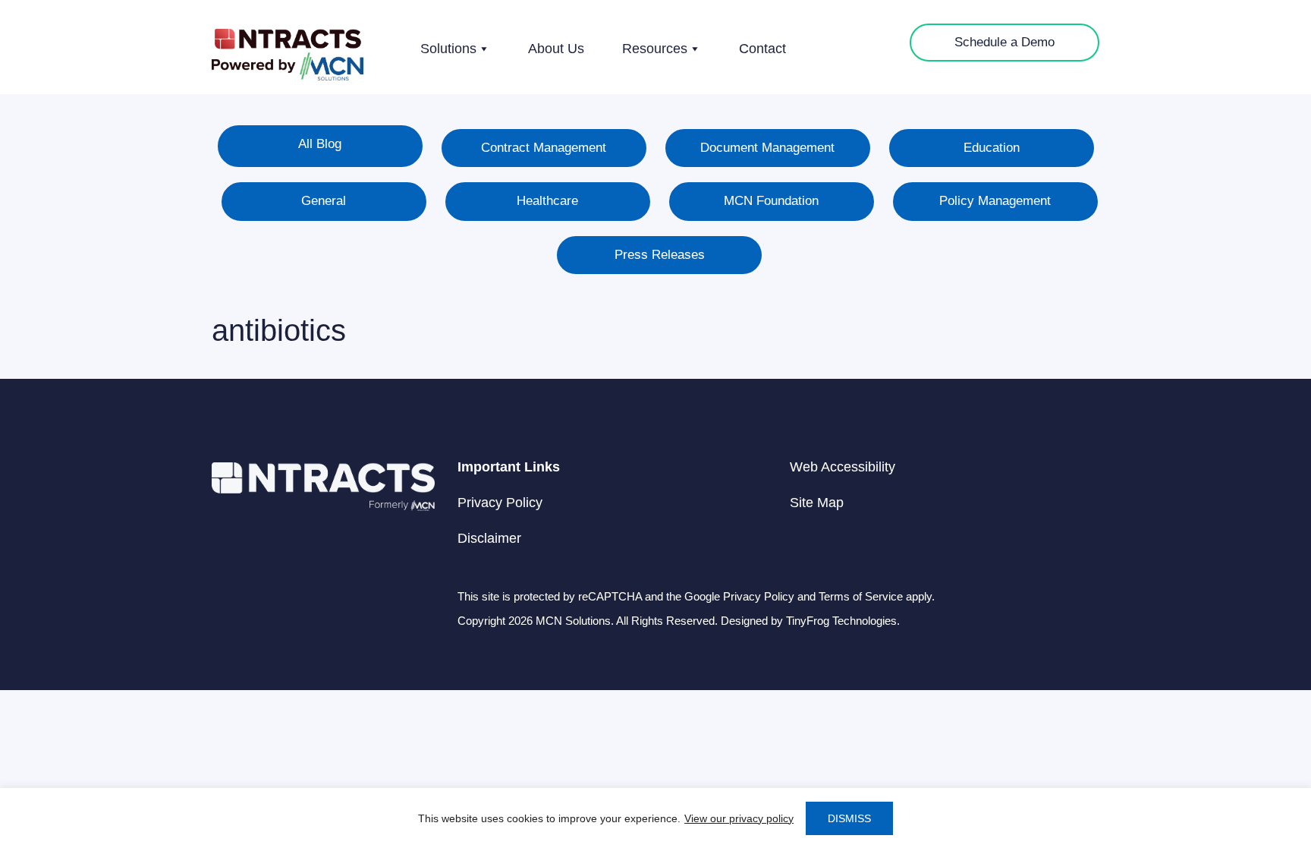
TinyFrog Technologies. (843, 620)
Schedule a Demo (1004, 42)
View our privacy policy (739, 818)
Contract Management (543, 147)
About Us (556, 48)
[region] (655, 818)
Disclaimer (489, 538)
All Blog (319, 144)
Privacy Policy (499, 502)
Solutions (448, 48)
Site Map (817, 502)
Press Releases (660, 254)
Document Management (767, 147)
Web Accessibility (842, 466)
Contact (762, 48)
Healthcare (547, 201)
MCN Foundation (771, 201)
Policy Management (995, 201)
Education (992, 147)
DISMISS (849, 818)
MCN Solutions (287, 54)
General (323, 201)
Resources (654, 48)
